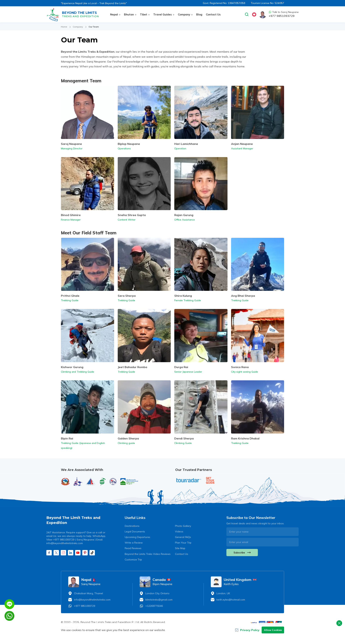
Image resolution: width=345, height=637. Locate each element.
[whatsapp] (9, 616)
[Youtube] (77, 552)
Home (64, 26)
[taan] (102, 481)
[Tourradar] (188, 480)
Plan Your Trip (183, 542)
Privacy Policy (249, 630)
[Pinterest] (85, 552)
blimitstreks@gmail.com (158, 599)
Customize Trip (133, 559)
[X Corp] (56, 552)
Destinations (132, 526)
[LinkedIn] (70, 552)
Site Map (180, 548)
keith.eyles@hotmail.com (231, 599)
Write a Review (134, 542)
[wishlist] (254, 14)
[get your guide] (210, 480)
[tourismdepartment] (65, 481)
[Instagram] (63, 552)
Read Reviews (133, 548)
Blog (199, 14)
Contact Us (213, 14)
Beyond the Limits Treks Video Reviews (148, 554)
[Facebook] (49, 552)
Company (78, 26)
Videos (179, 531)
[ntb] (77, 481)
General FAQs (183, 537)
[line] (9, 604)
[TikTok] (92, 552)
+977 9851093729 (282, 16)
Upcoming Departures (137, 537)
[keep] (129, 481)
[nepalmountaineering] (90, 481)
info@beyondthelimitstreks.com (92, 599)
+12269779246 (154, 606)
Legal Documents (135, 531)
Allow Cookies (273, 630)
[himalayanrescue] (113, 481)
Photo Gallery (183, 526)
